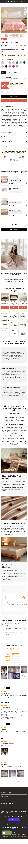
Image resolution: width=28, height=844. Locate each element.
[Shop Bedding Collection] (14, 260)
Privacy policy (13, 834)
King (21, 73)
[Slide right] (25, 1)
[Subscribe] (26, 808)
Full (9, 73)
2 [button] (12, 781)
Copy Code (12, 86)
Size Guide (4, 137)
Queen (15, 73)
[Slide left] (2, 1)
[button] (19, 45)
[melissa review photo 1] (4, 773)
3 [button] (14, 781)
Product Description (7, 106)
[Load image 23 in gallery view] (21, 35)
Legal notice (23, 836)
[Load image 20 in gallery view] (10, 35)
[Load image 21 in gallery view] (14, 35)
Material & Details (6, 132)
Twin (4, 73)
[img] (4, 691)
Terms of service (21, 834)
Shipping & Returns (7, 146)
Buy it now (14, 101)
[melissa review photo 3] (20, 773)
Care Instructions (6, 141)
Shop (5, 307)
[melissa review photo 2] (12, 773)
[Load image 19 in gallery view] (7, 35)
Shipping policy (6, 836)
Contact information (15, 836)
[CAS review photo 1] (4, 751)
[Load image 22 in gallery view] (17, 35)
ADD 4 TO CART (14, 229)
